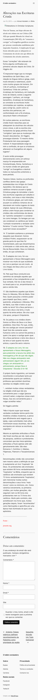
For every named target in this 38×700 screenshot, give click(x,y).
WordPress (14, 696)
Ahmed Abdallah (22, 21)
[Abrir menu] (34, 3)
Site (4, 602)
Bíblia (32, 21)
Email (6, 593)
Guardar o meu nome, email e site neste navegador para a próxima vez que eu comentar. (19, 614)
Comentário (8, 560)
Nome (6, 583)
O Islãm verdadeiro (9, 3)
